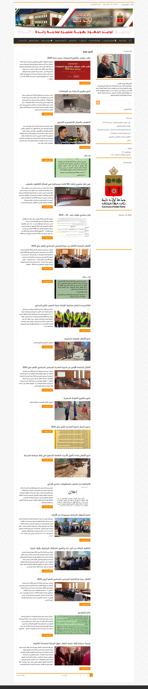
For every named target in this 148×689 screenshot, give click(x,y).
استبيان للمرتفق (34, 41)
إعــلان (87, 155)
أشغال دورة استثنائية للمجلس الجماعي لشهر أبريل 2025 (63, 579)
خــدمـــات (21, 41)
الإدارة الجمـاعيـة (95, 41)
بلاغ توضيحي (84, 612)
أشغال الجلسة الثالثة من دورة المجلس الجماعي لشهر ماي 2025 (60, 246)
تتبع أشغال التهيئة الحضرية (77, 339)
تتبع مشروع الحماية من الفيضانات (74, 91)
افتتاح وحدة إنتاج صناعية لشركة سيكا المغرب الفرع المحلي (62, 305)
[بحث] (98, 103)
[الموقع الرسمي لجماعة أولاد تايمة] (74, 23)
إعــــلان (86, 277)
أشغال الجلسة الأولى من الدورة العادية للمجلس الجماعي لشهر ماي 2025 (56, 367)
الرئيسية (130, 40)
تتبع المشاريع (73, 41)
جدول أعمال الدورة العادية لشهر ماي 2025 (70, 427)
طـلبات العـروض (59, 41)
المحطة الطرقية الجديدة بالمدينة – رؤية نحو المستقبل (114, 130)
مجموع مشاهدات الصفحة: (122, 155)
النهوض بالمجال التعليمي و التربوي (73, 122)
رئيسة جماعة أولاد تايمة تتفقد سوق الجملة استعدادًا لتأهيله (61, 643)
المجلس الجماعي (109, 41)
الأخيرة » (64, 675)
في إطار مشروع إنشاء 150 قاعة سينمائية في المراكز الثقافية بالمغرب (57, 184)
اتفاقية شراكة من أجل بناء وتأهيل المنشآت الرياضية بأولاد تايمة (60, 548)
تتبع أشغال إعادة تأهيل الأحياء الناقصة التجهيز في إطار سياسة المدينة (57, 455)
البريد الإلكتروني (95, 4)
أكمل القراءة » (85, 83)
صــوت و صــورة (45, 41)
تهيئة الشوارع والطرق (124, 126)
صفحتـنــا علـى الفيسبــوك (110, 4)
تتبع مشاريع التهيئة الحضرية (76, 398)
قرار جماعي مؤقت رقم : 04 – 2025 (74, 215)
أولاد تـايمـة (122, 41)
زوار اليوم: (127, 152)
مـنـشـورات (83, 41)
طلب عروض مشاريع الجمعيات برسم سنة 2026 (68, 58)
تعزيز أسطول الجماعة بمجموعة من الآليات (70, 515)
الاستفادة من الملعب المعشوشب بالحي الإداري (68, 484)
